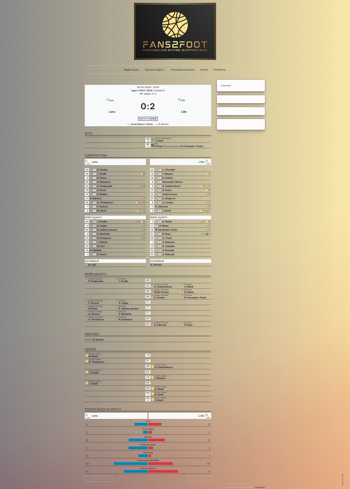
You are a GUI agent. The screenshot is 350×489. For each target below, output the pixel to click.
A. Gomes (167, 202)
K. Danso (102, 178)
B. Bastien (98, 339)
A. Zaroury (95, 198)
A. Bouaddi (168, 250)
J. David (159, 140)
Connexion (226, 85)
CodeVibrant (259, 487)
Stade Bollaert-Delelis (142, 124)
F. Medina (102, 194)
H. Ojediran (96, 250)
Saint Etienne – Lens (100, 479)
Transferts (220, 69)
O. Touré (167, 238)
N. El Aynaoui (104, 238)
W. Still (92, 265)
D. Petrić (102, 254)
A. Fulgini (102, 225)
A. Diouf (101, 190)
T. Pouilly (102, 221)
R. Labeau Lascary (107, 229)
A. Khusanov (104, 182)
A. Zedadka (168, 246)
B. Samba (102, 169)
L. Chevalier (169, 169)
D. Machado (103, 234)
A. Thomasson (105, 202)
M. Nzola (101, 210)
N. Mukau (164, 225)
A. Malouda (169, 254)
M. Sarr (101, 246)
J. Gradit (102, 173)
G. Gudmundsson (171, 186)
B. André (166, 190)
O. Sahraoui (161, 206)
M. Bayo (159, 146)
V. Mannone (168, 242)
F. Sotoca (102, 206)
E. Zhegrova (168, 198)
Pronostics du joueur (183, 69)
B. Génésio (156, 264)
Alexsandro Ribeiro (172, 182)
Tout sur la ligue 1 (154, 69)
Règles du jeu (131, 69)
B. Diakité (167, 178)
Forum (204, 69)
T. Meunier (167, 173)
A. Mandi (166, 221)
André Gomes (170, 194)
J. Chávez (102, 242)
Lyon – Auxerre (198, 479)
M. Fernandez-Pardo (192, 146)
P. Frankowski (104, 186)
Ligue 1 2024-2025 (142, 90)
